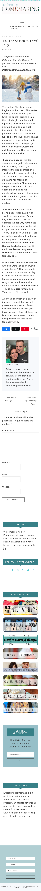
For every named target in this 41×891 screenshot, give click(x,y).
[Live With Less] (20, 607)
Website (6, 487)
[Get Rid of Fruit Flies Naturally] (20, 680)
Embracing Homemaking (20, 8)
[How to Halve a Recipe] (20, 640)
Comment (8, 430)
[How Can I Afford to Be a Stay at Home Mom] (20, 667)
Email (6, 474)
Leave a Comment (14, 36)
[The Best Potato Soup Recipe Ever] (20, 694)
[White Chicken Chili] (20, 707)
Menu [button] (22, 22)
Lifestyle (19, 26)
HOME (12, 26)
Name (6, 462)
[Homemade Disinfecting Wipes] (20, 653)
